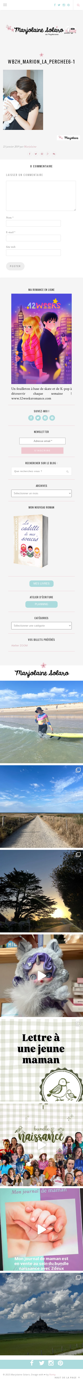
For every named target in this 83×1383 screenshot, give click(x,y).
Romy (52, 1374)
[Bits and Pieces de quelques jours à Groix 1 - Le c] (41, 891)
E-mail (10, 232)
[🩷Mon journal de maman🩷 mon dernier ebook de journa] (41, 1229)
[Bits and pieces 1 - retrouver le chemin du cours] (41, 806)
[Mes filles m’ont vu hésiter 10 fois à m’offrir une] (41, 975)
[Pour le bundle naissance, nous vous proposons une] (41, 1060)
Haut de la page (66, 1377)
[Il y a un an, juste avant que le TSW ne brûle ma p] (41, 722)
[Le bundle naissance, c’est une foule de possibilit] (41, 1145)
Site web (11, 247)
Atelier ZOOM (19, 645)
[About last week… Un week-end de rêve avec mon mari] (41, 1314)
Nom (9, 217)
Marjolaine (30, 147)
